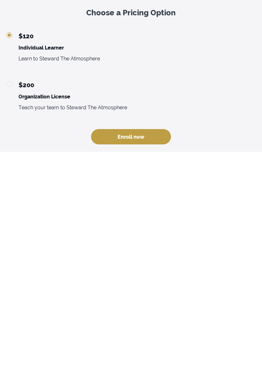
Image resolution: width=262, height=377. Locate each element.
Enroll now (131, 137)
